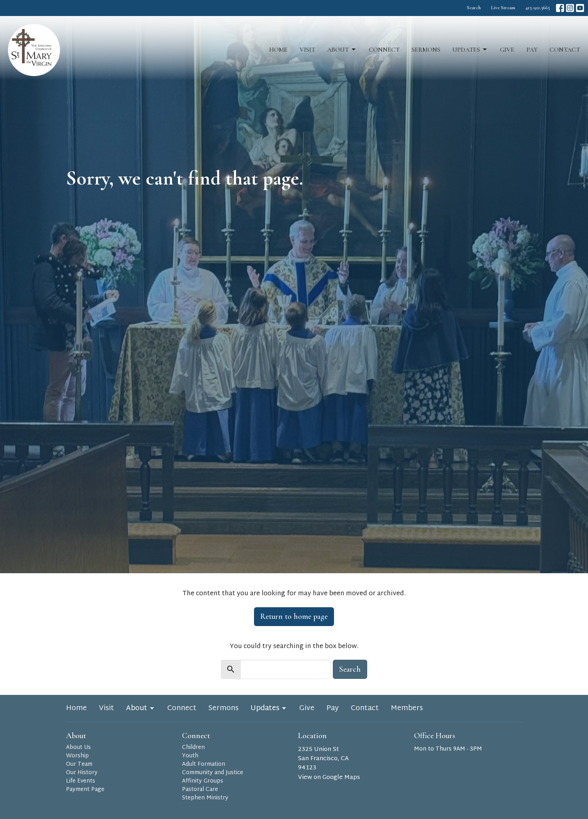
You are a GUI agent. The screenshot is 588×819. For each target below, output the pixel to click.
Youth (190, 756)
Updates (466, 50)
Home (278, 50)
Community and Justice (212, 773)
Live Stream (503, 7)
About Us (78, 748)
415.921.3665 (537, 7)
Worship (77, 756)
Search (474, 7)
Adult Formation (203, 764)
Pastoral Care (200, 790)
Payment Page (85, 790)
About (338, 50)
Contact (565, 50)
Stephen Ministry (205, 798)
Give (507, 50)
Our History (82, 773)
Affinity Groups (202, 781)
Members (407, 708)
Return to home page (294, 616)
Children (193, 748)
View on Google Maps (329, 777)
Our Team (79, 764)
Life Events (80, 781)
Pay (532, 50)
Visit (307, 50)
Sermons (426, 50)
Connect (384, 50)
